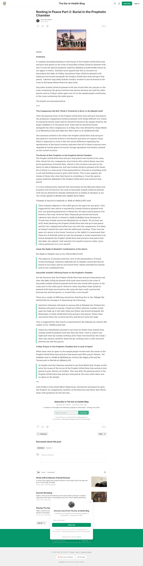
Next (101, 434)
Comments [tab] (40, 448)
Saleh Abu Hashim (46, 19)
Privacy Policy (86, 531)
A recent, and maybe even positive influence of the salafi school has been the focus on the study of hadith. (62, 481)
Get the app (81, 557)
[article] (71, 482)
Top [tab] (38, 472)
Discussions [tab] (51, 472)
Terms (77, 552)
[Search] (115, 3)
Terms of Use (81, 529)
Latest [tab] (43, 472)
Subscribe (127, 3)
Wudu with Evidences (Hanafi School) (53, 478)
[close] (90, 502)
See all (40, 523)
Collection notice (86, 552)
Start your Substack (66, 557)
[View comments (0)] (43, 26)
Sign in (136, 3)
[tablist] (44, 448)
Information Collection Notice (70, 531)
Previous (43, 434)
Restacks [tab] (49, 448)
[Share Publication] (119, 3)
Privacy (72, 552)
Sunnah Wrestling (44, 493)
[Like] (38, 26)
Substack (62, 562)
